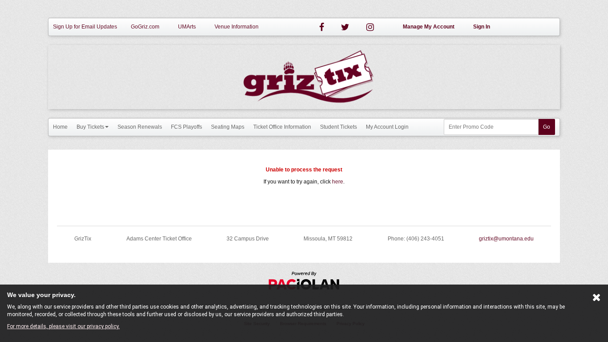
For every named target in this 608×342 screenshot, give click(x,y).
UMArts (187, 27)
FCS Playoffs (186, 127)
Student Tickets (338, 127)
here (337, 182)
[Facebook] (321, 27)
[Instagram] (370, 27)
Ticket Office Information (282, 127)
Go (546, 127)
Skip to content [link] (18, 3)
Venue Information (237, 27)
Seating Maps (227, 127)
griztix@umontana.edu (506, 239)
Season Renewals (140, 127)
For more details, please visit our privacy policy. (63, 326)
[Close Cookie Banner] (596, 299)
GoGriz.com (145, 27)
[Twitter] (345, 27)
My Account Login (387, 127)
